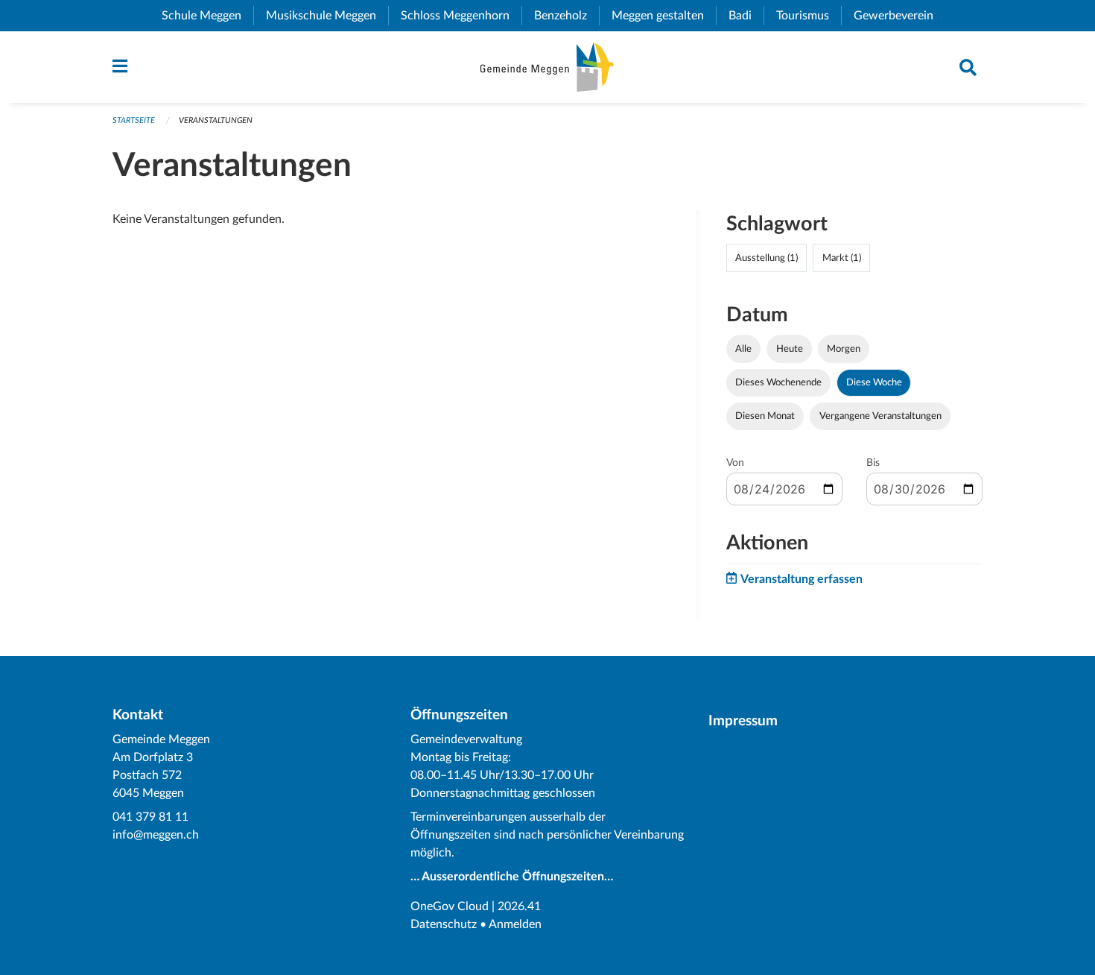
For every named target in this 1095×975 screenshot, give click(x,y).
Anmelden (515, 924)
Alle (743, 348)
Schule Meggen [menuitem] (207, 16)
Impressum (743, 721)
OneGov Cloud (449, 906)
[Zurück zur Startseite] (547, 67)
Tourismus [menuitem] (808, 16)
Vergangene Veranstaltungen (880, 415)
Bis (873, 463)
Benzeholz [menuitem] (566, 16)
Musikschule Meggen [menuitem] (327, 16)
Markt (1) (841, 257)
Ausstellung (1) (766, 257)
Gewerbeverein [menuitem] (899, 16)
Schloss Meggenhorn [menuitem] (461, 16)
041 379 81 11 (150, 817)
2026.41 (519, 906)
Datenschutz (443, 924)
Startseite (133, 120)
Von (735, 463)
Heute (789, 348)
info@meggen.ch (155, 835)
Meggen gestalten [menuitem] (664, 16)
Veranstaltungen (216, 120)
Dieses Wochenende (778, 382)
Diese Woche (874, 382)
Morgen (843, 348)
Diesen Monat (765, 415)
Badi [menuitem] (746, 16)
